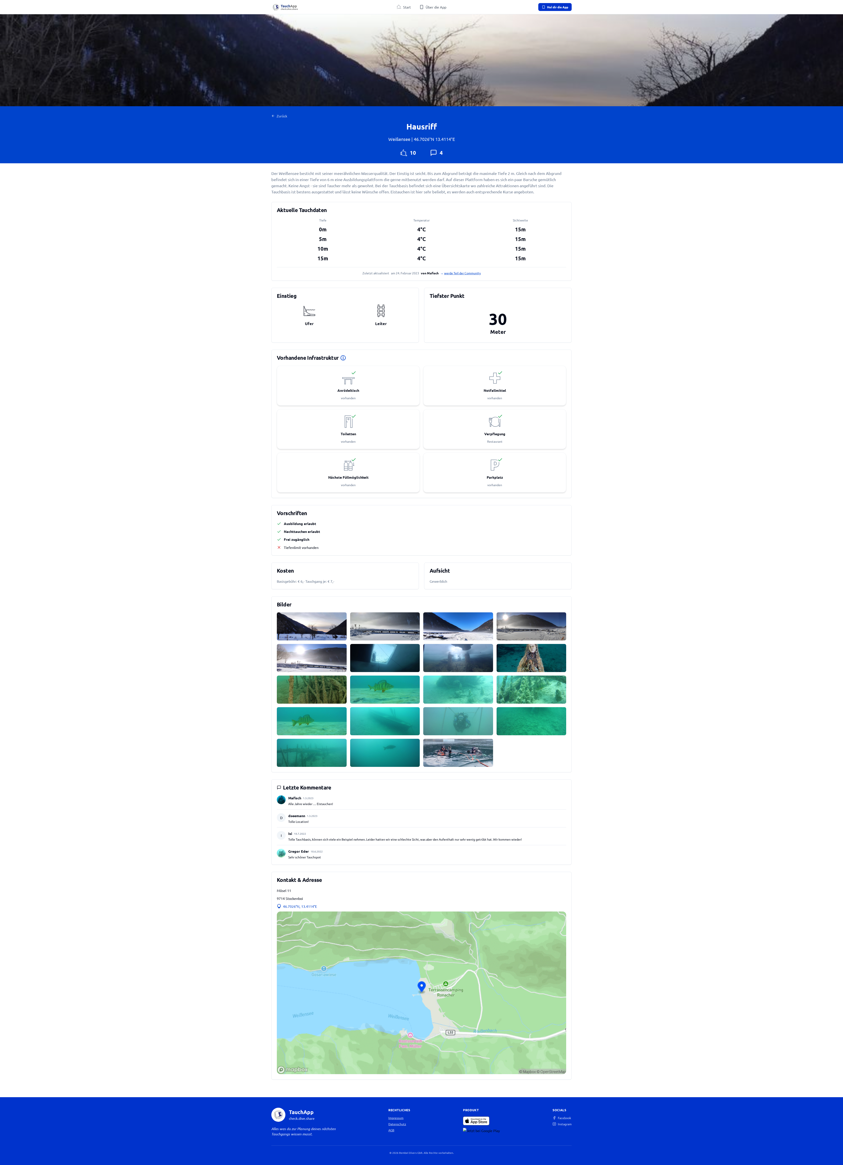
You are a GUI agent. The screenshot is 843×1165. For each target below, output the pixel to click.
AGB (391, 1130)
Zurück (282, 116)
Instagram (565, 1124)
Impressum (395, 1118)
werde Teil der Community (462, 273)
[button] (421, 993)
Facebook (564, 1118)
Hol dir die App (557, 7)
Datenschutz (397, 1124)
